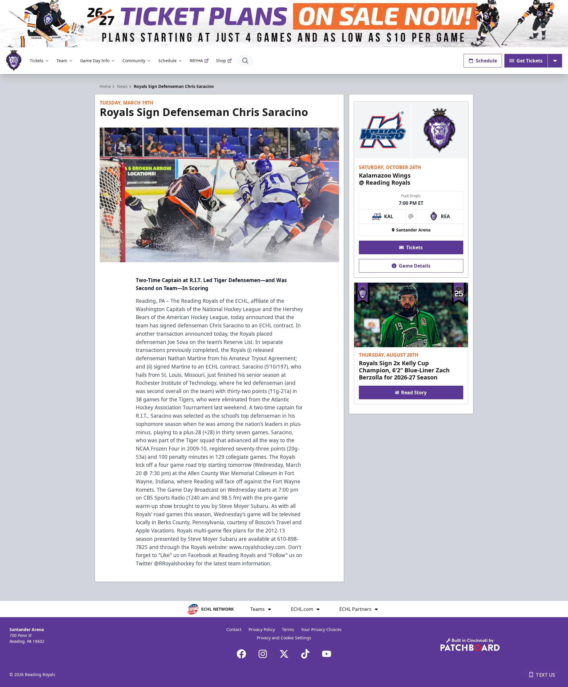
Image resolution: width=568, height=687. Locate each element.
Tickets (36, 60)
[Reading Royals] (14, 60)
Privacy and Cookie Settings (284, 638)
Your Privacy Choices (321, 629)
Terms (288, 629)
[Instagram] (262, 654)
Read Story (414, 392)
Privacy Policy (261, 629)
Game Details (414, 266)
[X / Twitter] (284, 654)
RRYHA (196, 60)
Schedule (167, 60)
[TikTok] (305, 654)
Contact (233, 629)
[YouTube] (326, 654)
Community (133, 60)
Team (62, 60)
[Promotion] (284, 23)
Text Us (545, 675)
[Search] (245, 61)
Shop (221, 60)
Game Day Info (94, 60)
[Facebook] (241, 654)
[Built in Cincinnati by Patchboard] (470, 644)
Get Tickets (530, 60)
